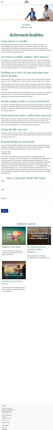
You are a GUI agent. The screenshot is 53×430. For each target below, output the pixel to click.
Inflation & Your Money (11, 247)
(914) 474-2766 (9, 411)
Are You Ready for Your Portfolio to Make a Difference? (36, 249)
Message (3, 198)
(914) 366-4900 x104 (9, 409)
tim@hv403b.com (6, 422)
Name (3, 181)
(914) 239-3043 (8, 408)
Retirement (4, 428)
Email (2, 189)
